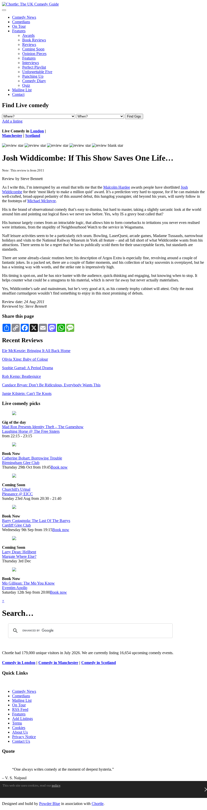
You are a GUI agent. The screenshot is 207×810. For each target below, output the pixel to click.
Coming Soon (33, 49)
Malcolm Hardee (116, 187)
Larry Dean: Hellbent (19, 552)
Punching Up (32, 76)
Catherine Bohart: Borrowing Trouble (32, 458)
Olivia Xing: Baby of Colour (25, 359)
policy (56, 785)
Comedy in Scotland (98, 662)
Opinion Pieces (34, 53)
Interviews (30, 63)
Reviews (29, 44)
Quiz (26, 85)
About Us (20, 732)
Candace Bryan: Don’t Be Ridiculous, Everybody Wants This (51, 385)
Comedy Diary (34, 81)
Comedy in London (18, 662)
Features (18, 31)
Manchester (12, 135)
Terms (17, 723)
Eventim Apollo (14, 588)
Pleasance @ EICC (17, 494)
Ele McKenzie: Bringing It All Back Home (36, 351)
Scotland (32, 135)
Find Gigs (134, 116)
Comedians (21, 22)
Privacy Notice (24, 737)
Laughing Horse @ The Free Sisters (31, 431)
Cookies (18, 728)
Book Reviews (34, 40)
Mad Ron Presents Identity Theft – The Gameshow (43, 427)
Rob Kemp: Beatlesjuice (21, 376)
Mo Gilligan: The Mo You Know (28, 583)
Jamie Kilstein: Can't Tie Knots (26, 393)
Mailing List (22, 90)
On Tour (19, 26)
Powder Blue (49, 803)
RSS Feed (20, 709)
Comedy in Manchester (58, 662)
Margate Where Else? (19, 556)
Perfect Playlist (34, 67)
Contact (18, 94)
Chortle (98, 803)
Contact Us (21, 741)
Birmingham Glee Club (20, 462)
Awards (28, 35)
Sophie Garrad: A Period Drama (27, 368)
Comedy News (24, 17)
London (37, 131)
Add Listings (22, 718)
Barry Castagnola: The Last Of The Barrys (36, 520)
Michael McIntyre (41, 201)
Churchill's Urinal (16, 489)
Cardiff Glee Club (16, 525)
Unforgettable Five (37, 72)
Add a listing (12, 121)
